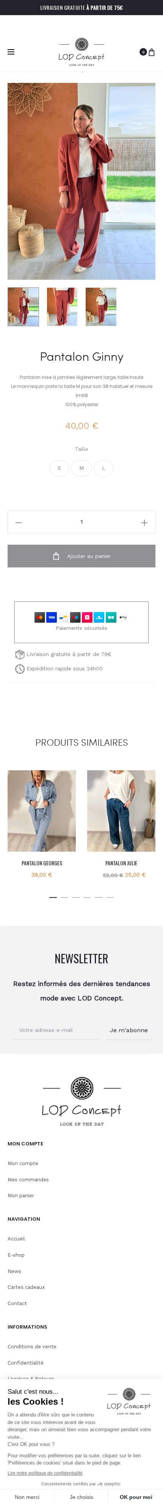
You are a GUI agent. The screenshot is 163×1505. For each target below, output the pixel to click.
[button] (59, 468)
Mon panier (21, 1195)
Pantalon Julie (121, 863)
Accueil (16, 1239)
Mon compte (23, 1163)
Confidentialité (26, 1363)
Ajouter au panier (88, 556)
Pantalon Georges (42, 863)
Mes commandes (28, 1179)
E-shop (16, 1255)
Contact (17, 1303)
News (14, 1271)
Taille (81, 449)
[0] (151, 52)
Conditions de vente (32, 1346)
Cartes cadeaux (26, 1287)
